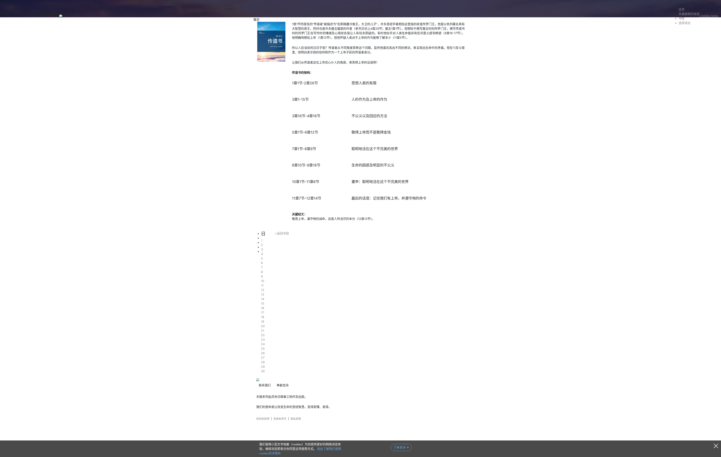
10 (262, 281)
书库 (682, 18)
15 (262, 303)
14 (262, 299)
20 (263, 326)
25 (263, 348)
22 (263, 335)
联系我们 (265, 385)
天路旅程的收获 (689, 14)
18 (262, 317)
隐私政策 (295, 418)
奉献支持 (283, 385)
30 (263, 371)
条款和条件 (280, 418)
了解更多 (400, 447)
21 (262, 330)
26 (263, 353)
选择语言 (685, 23)
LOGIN (704, 16)
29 (263, 366)
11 (262, 285)
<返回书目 (282, 233)
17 (262, 312)
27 (263, 357)
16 (262, 308)
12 (262, 290)
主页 (682, 9)
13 (262, 294)
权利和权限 (262, 418)
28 (263, 362)
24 (263, 344)
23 (263, 339)
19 (262, 321)
